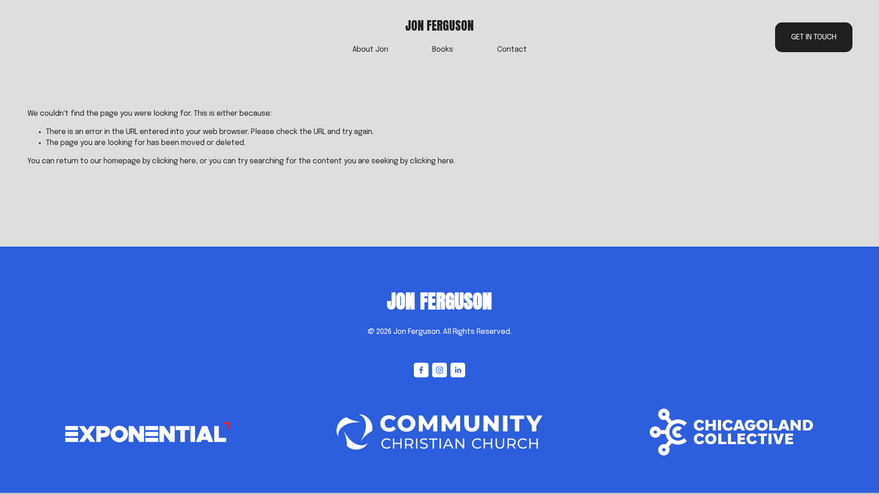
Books (442, 50)
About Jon (370, 50)
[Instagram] (439, 370)
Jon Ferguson (439, 25)
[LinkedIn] (457, 370)
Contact (512, 50)
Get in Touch (813, 37)
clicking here (174, 161)
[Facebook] (421, 370)
